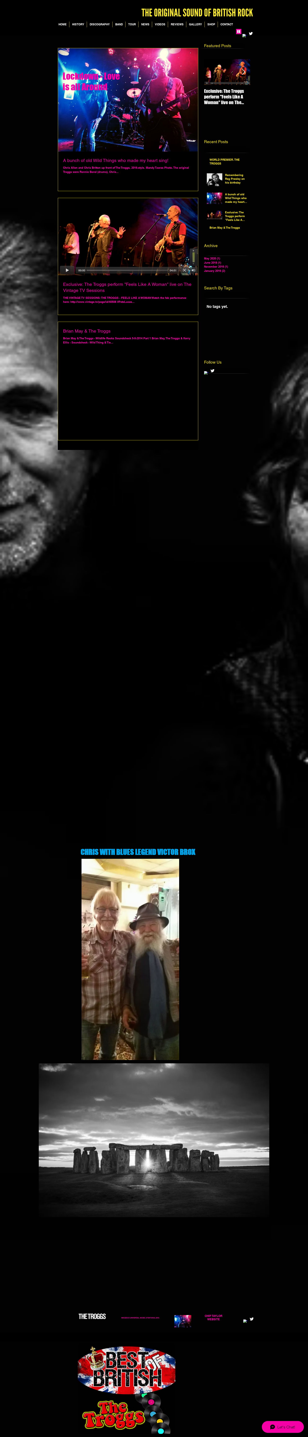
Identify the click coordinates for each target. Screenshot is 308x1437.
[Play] (238, 31)
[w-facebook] (206, 373)
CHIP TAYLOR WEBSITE (213, 1317)
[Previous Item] (211, 72)
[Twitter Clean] (250, 33)
